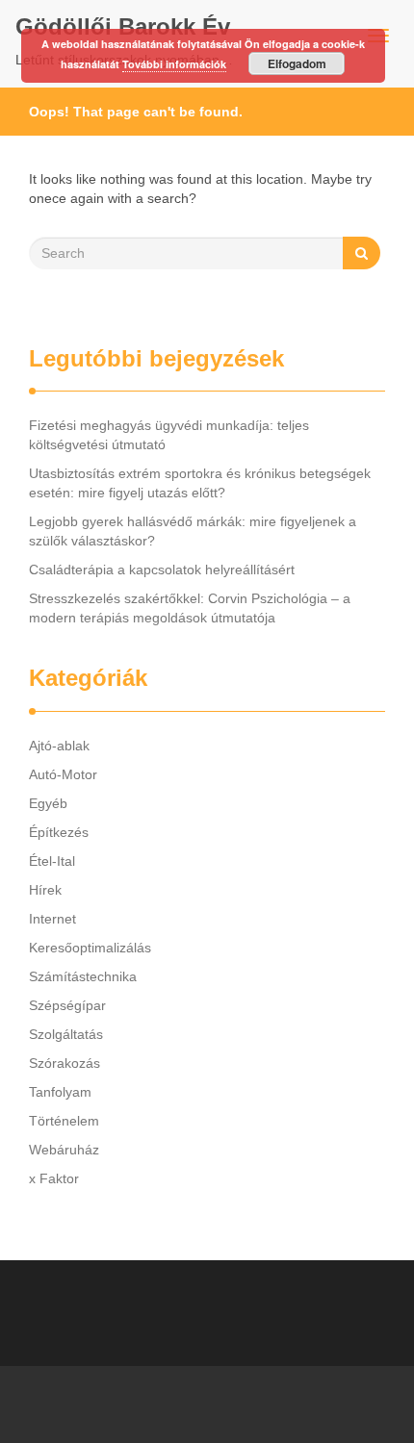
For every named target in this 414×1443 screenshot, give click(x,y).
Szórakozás (64, 1063)
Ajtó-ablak (59, 745)
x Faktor (54, 1178)
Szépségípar (67, 1005)
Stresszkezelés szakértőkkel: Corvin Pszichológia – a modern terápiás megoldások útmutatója (189, 608)
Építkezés (59, 832)
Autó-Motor (63, 774)
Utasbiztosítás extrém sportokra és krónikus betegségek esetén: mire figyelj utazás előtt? (200, 483)
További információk (174, 64)
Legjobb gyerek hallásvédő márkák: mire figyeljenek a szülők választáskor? (192, 531)
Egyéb (48, 803)
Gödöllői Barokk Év (122, 26)
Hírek (45, 890)
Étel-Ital (52, 861)
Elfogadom (297, 63)
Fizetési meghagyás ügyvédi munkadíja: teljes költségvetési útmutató (169, 435)
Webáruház (64, 1149)
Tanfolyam (60, 1092)
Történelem (64, 1120)
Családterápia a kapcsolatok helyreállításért (162, 569)
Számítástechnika (83, 976)
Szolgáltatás (66, 1034)
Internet (52, 918)
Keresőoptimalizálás (90, 947)
